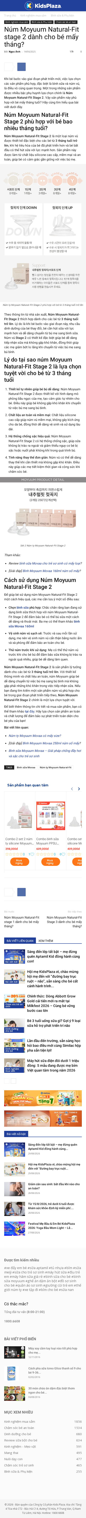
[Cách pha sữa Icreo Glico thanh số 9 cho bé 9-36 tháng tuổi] (11, 1373)
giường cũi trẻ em (59, 1285)
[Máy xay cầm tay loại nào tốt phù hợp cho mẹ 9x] (14, 1352)
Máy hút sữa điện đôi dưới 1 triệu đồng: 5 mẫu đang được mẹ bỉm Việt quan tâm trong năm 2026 (53, 1065)
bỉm (69, 1268)
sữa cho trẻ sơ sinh (29, 1272)
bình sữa (23, 607)
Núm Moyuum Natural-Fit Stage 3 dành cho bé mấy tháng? (64, 922)
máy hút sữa (57, 1272)
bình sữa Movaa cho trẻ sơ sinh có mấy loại (49, 563)
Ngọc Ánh (14, 51)
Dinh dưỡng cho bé (11, 1029)
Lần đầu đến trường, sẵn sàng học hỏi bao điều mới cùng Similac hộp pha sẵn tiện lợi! (54, 1045)
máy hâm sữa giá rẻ (27, 1276)
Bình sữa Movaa (26, 767)
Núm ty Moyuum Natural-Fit (55, 767)
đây (29, 711)
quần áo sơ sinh (30, 1285)
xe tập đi (31, 1289)
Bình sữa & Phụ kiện (62, 15)
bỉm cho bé (49, 1289)
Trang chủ (10, 15)
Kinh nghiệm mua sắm (33, 15)
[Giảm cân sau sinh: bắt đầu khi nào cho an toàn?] (14, 1189)
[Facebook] (21, 67)
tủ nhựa (57, 1268)
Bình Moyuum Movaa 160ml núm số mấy (51, 571)
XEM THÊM (45, 940)
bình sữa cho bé (58, 1276)
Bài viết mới (11, 961)
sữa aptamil (39, 1268)
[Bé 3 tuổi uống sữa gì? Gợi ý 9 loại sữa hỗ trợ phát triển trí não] (14, 1025)
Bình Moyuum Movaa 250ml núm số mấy (51, 743)
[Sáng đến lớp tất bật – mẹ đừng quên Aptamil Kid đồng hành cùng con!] (14, 956)
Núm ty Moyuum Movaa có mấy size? (35, 736)
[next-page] (13, 1081)
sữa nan (67, 1289)
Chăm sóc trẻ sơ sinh (13, 1005)
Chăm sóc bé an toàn (66, 22)
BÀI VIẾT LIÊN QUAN (20, 940)
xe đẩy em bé (17, 1268)
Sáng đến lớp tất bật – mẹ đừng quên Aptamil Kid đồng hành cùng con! (53, 956)
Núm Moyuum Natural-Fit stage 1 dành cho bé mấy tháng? (21, 922)
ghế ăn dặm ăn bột (42, 1281)
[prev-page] (6, 1081)
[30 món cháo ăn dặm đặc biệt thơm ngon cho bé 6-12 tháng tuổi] (14, 1393)
